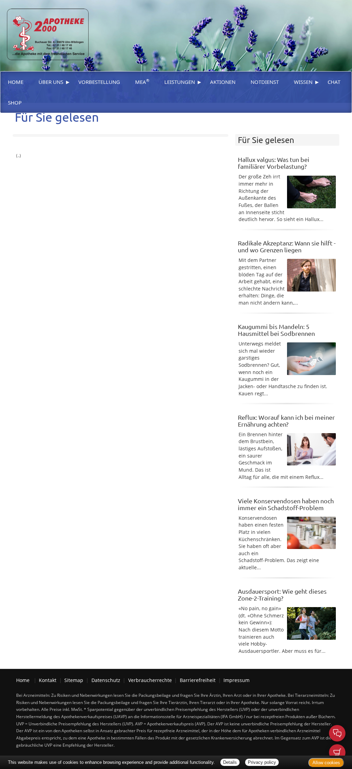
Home (15, 81)
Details (230, 762)
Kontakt (47, 680)
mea (142, 81)
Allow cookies (326, 762)
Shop (15, 102)
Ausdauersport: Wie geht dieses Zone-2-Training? (282, 594)
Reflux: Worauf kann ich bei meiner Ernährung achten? (286, 421)
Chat (334, 81)
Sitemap (73, 680)
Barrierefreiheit (198, 680)
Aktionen (222, 81)
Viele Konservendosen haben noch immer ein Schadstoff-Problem (286, 504)
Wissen (303, 81)
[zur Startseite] (44, 29)
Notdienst (265, 81)
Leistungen (179, 81)
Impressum (236, 680)
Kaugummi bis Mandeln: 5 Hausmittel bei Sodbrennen (276, 330)
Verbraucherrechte (150, 680)
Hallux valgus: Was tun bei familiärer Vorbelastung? (273, 163)
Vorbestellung (99, 81)
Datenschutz (105, 680)
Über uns (50, 81)
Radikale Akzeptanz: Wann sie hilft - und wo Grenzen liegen (287, 246)
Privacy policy (262, 762)
